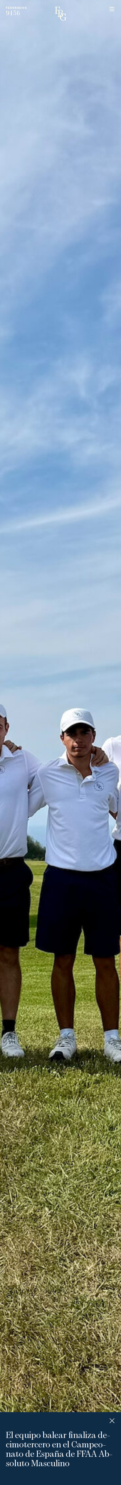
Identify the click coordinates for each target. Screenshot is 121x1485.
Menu (112, 9)
